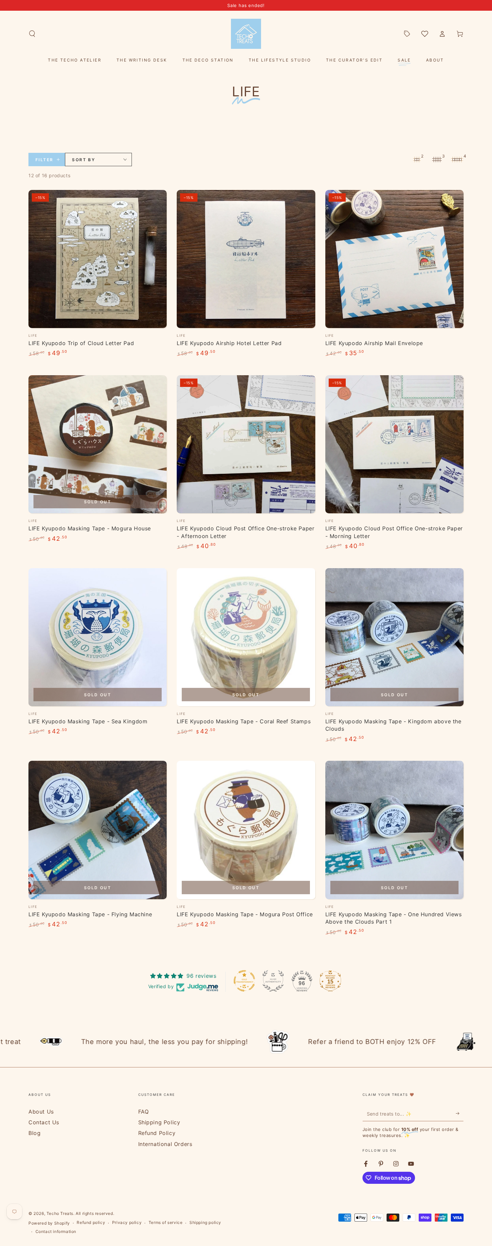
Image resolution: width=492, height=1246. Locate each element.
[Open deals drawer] (407, 33)
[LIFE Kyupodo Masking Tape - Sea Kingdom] (97, 637)
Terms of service (166, 1222)
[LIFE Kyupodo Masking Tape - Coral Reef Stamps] (246, 637)
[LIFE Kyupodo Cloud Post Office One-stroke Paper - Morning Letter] (394, 444)
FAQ (143, 1111)
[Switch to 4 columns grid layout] (457, 159)
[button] (32, 33)
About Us (41, 1111)
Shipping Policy (159, 1122)
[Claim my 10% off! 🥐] (460, 1113)
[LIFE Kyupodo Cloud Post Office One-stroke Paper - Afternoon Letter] (246, 444)
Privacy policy (127, 1222)
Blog (34, 1133)
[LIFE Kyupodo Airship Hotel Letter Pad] (246, 259)
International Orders (165, 1144)
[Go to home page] (246, 34)
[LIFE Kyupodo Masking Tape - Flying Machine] (97, 830)
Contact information (55, 1231)
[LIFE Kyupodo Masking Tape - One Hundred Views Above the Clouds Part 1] (394, 830)
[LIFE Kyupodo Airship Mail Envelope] (394, 259)
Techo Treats (60, 1213)
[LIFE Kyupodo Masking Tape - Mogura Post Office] (246, 830)
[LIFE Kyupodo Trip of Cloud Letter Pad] (97, 259)
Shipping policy (205, 1222)
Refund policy (91, 1222)
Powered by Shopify (49, 1223)
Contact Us (43, 1122)
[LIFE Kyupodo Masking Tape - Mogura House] (97, 444)
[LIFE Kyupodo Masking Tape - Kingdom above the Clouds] (394, 637)
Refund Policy (157, 1133)
